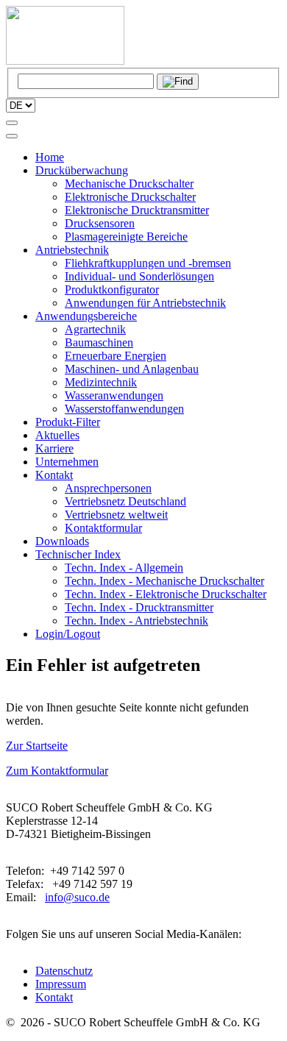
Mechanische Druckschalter (129, 183)
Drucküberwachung (81, 170)
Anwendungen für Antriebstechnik (145, 302)
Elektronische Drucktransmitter (137, 210)
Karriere (54, 448)
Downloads (62, 541)
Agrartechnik (95, 329)
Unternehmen (67, 461)
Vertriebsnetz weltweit (116, 514)
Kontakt (54, 475)
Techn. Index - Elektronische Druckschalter (165, 594)
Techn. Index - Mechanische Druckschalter (164, 581)
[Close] (12, 136)
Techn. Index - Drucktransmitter (139, 607)
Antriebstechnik (72, 250)
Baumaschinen (99, 342)
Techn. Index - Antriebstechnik (136, 620)
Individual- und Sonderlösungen (139, 276)
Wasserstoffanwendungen (124, 408)
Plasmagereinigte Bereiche (126, 236)
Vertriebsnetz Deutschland (125, 501)
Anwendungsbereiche (86, 316)
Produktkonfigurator (112, 289)
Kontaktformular (103, 528)
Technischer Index (78, 554)
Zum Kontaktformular (57, 770)
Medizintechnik (101, 382)
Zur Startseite (37, 745)
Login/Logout (67, 634)
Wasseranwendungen (114, 395)
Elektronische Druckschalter (130, 197)
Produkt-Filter (67, 422)
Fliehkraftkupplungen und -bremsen (148, 263)
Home (49, 157)
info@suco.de (77, 897)
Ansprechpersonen (108, 488)
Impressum (60, 984)
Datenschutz (64, 970)
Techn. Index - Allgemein (124, 567)
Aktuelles (57, 435)
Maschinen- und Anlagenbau (132, 369)
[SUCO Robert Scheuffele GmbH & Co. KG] (65, 60)
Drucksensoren (100, 223)
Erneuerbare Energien (115, 355)
